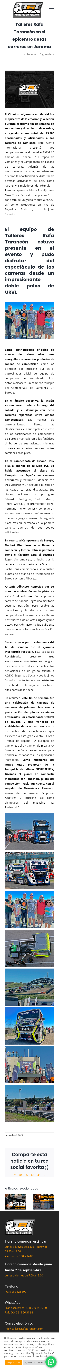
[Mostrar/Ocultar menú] (52, 9)
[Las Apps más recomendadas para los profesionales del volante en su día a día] (15, 1195)
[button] (7, 1201)
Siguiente (45, 54)
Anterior (32, 54)
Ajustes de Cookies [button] (34, 1362)
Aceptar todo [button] (13, 1362)
